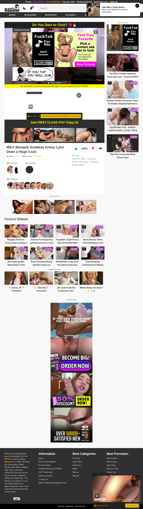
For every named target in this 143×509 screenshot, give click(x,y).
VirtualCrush (38, 2)
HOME (13, 15)
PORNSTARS (52, 15)
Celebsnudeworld (84, 2)
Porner (28, 2)
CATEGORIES (31, 15)
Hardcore (77, 465)
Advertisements (45, 476)
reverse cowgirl (78, 165)
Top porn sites (68, 2)
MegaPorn (70, 506)
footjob (74, 162)
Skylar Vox (111, 472)
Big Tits (76, 476)
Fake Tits (76, 158)
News (41, 458)
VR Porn (61, 506)
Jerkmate (114, 2)
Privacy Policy (45, 465)
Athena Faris (112, 469)
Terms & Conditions (47, 462)
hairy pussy (83, 162)
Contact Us (43, 479)
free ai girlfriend (53, 2)
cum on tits (91, 158)
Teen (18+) (77, 462)
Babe (75, 469)
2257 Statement (46, 472)
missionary (94, 162)
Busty (83, 158)
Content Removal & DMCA (50, 469)
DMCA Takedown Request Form (53, 483)
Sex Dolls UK (80, 506)
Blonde (76, 472)
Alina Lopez (112, 462)
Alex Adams (112, 458)
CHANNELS (71, 15)
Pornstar (76, 458)
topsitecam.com (101, 2)
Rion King (111, 465)
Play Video (55, 82)
